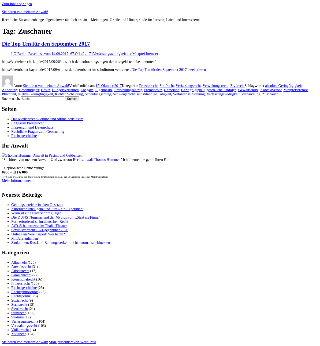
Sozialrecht (19, 300)
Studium (17, 317)
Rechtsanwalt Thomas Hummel (96, 160)
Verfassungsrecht (188, 86)
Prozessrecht (148, 86)
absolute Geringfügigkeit (283, 86)
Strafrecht (167, 86)
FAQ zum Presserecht (27, 123)
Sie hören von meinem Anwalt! (25, 12)
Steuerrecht (19, 309)
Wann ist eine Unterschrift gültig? (36, 213)
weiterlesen (168, 70)
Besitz (45, 90)
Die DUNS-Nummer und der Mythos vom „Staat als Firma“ (55, 217)
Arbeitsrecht (20, 271)
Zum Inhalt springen (17, 4)
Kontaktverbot (271, 90)
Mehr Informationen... (18, 181)
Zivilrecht (237, 86)
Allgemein (19, 262)
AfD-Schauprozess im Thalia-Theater (39, 226)
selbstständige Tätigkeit (154, 94)
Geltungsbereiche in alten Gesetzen (37, 205)
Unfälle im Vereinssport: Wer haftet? (38, 234)
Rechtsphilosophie (24, 292)
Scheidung (75, 94)
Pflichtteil (9, 94)
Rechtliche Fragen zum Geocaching (37, 131)
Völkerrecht (20, 330)
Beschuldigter (29, 90)
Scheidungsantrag (98, 94)
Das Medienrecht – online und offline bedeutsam (47, 119)
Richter (60, 94)
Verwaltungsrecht (215, 86)
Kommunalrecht (23, 279)
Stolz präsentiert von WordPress (72, 342)
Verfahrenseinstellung (189, 94)
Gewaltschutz (248, 90)
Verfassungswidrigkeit (223, 94)
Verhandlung (250, 94)
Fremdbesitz (153, 90)
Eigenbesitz (103, 90)
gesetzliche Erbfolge (221, 90)
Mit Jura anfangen (24, 238)
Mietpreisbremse (295, 90)
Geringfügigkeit (193, 90)
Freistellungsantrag (128, 90)
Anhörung (9, 90)
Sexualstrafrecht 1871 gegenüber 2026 (39, 230)
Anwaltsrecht (21, 267)
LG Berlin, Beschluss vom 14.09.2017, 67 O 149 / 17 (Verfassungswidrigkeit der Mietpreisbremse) (84, 54)
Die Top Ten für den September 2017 (46, 44)
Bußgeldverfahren (65, 90)
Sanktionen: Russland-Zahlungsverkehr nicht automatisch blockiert (60, 243)
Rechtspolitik (21, 296)
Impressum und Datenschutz (32, 127)
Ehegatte (87, 90)
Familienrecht (21, 275)
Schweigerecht (124, 94)
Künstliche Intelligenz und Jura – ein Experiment (47, 209)
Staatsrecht (19, 304)
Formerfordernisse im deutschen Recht (39, 221)
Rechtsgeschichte (24, 136)
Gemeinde (171, 90)
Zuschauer (270, 94)
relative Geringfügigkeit (35, 94)
